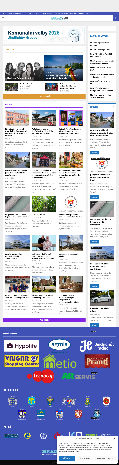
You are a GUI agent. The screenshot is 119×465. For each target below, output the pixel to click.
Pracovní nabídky (96, 247)
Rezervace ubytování (77, 13)
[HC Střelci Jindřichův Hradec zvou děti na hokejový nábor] (17, 284)
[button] (114, 439)
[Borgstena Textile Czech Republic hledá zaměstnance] (17, 204)
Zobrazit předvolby (104, 458)
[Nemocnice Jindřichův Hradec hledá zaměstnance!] (102, 337)
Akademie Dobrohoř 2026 (19, 78)
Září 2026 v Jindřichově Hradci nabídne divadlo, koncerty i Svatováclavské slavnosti (43, 257)
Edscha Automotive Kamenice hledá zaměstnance (13, 256)
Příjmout (67, 458)
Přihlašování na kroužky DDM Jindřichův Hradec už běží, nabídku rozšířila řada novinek (16, 132)
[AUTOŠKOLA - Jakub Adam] (102, 298)
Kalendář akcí (47, 13)
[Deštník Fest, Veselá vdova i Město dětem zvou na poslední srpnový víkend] (71, 118)
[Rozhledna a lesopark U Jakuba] (71, 243)
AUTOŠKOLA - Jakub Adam (99, 310)
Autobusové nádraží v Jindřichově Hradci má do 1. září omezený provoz (43, 131)
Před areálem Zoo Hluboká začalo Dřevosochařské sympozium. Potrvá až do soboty (70, 174)
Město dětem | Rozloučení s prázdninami (30, 85)
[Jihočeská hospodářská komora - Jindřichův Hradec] (71, 204)
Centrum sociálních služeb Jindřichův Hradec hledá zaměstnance (16, 173)
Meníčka (38, 13)
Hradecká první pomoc (61, 13)
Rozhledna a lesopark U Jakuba (69, 255)
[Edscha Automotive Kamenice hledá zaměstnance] (17, 243)
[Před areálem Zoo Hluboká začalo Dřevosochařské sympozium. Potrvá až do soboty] (71, 160)
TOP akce (9, 49)
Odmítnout (85, 458)
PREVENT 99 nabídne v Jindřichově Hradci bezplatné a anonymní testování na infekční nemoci (44, 174)
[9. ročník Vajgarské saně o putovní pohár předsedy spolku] (63, 68)
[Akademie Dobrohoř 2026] (24, 68)
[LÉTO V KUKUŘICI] (44, 204)
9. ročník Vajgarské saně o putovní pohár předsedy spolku (62, 77)
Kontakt (88, 13)
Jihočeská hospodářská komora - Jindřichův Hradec (70, 215)
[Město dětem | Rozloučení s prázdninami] (11, 87)
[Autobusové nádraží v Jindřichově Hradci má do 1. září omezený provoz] (44, 118)
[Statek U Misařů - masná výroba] (102, 423)
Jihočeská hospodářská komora (100, 158)
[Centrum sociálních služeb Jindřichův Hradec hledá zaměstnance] (17, 160)
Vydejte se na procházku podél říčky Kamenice (42, 296)
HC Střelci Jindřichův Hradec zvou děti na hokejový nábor (17, 296)
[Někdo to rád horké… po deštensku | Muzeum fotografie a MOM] (51, 87)
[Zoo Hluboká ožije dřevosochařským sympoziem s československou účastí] (71, 284)
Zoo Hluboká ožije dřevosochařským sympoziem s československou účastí (69, 299)
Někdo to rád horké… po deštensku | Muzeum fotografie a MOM (69, 86)
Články (8, 104)
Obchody (94, 373)
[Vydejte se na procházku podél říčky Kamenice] (44, 284)
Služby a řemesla (96, 292)
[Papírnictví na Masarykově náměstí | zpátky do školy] (102, 379)
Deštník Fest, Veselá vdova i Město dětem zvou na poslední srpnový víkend (70, 131)
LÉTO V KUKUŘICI (39, 214)
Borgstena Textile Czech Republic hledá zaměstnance (17, 215)
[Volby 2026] (44, 35)
